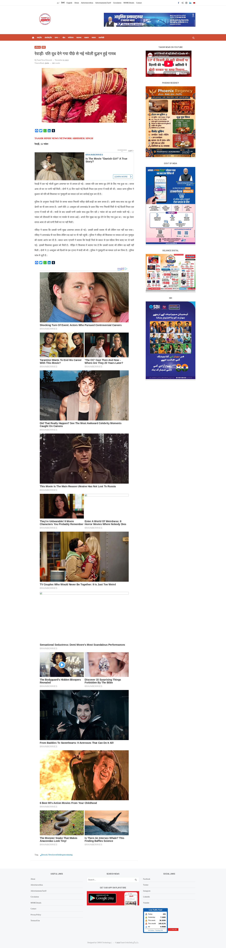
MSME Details (128, 3)
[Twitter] (182, 3)
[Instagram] (186, 3)
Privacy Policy (36, 914)
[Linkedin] (190, 3)
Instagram (146, 890)
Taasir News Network (44, 60)
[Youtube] (194, 3)
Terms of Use (35, 920)
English (69, 3)
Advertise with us (87, 3)
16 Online (151, 930)
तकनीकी (101, 37)
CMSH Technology (104, 942)
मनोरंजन (71, 37)
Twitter (145, 884)
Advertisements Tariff (103, 3)
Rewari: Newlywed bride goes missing (56, 854)
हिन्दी (62, 3)
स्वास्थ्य (78, 37)
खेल (64, 37)
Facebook (146, 879)
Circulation (117, 3)
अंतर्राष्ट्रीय (48, 37)
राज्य (56, 37)
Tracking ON (159, 930)
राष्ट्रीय (39, 37)
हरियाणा (37, 47)
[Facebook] (178, 3)
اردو (58, 3)
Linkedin (146, 896)
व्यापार (94, 37)
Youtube (146, 902)
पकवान (86, 37)
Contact (139, 3)
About (76, 3)
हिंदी (43, 47)
